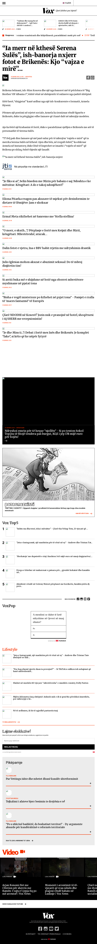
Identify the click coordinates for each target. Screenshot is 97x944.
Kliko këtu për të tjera (82, 513)
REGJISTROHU (11, 747)
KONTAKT (30, 934)
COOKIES (67, 934)
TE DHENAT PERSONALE (49, 934)
